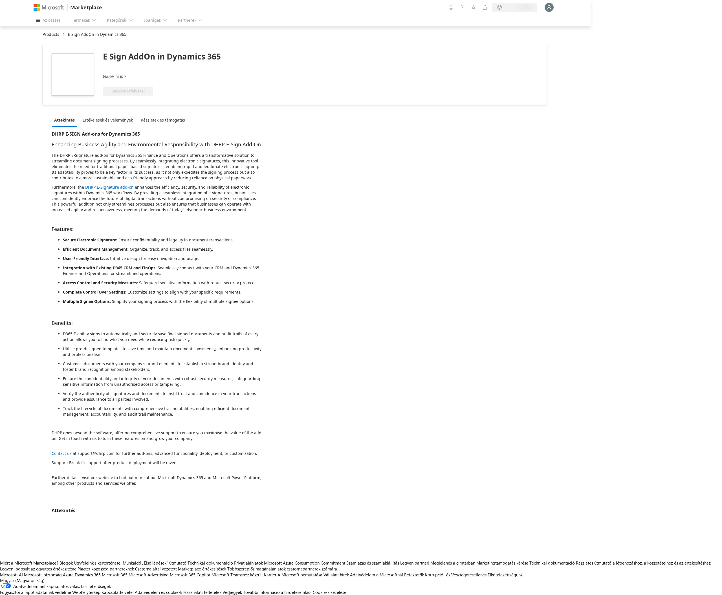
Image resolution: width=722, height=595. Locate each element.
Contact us (62, 453)
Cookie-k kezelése (329, 592)
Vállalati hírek (336, 575)
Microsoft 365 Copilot (190, 575)
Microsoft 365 (114, 575)
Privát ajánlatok (248, 563)
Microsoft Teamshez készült (237, 575)
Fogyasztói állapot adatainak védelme (35, 592)
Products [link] (51, 34)
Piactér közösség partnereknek (106, 569)
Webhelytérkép (86, 592)
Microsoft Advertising (149, 575)
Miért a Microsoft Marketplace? (29, 563)
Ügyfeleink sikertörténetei (98, 563)
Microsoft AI (11, 575)
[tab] (66, 120)
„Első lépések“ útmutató (164, 563)
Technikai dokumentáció (210, 563)
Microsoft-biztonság (43, 575)
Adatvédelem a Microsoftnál (376, 575)
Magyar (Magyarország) (22, 580)
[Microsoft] (49, 7)
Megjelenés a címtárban (452, 563)
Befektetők (414, 575)
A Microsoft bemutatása (300, 575)
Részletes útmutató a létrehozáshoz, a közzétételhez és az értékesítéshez (643, 563)
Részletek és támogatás (163, 120)
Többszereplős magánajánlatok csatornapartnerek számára (282, 569)
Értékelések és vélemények (108, 120)
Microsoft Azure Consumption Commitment (305, 563)
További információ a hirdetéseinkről (277, 592)
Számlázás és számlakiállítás (372, 563)
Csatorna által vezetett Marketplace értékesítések (180, 569)
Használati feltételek (202, 592)
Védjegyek (232, 592)
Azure (68, 575)
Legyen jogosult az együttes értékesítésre (38, 569)
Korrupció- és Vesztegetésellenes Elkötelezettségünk (474, 575)
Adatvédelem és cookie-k (158, 592)
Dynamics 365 (88, 575)
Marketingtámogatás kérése (502, 563)
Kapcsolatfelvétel (118, 592)
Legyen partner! (414, 563)
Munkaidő (132, 563)
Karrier (270, 575)
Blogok (66, 563)
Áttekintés (64, 120)
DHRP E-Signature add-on (109, 187)
